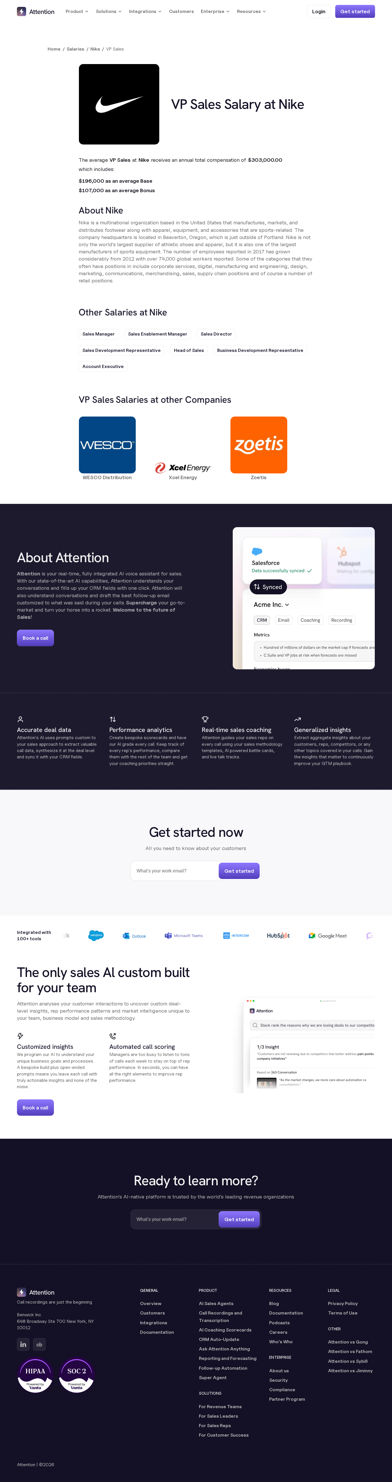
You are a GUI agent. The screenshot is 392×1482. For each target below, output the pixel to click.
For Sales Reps (215, 1425)
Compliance (282, 1389)
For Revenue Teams (220, 1406)
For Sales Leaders (218, 1416)
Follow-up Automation (223, 1368)
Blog (274, 1303)
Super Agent (213, 1377)
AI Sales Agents (216, 1303)
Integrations (153, 1322)
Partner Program (287, 1399)
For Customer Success (224, 1435)
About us (279, 1370)
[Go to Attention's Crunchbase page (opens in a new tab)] (39, 1344)
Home (54, 49)
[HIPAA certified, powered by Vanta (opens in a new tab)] (35, 1374)
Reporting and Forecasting (228, 1358)
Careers (278, 1332)
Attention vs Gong (348, 1342)
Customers (181, 11)
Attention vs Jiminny (350, 1370)
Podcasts (279, 1322)
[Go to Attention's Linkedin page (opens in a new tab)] (23, 1344)
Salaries (75, 49)
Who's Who (281, 1341)
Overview (151, 1303)
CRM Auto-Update (219, 1339)
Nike (95, 49)
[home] (35, 11)
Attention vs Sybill (348, 1361)
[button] (77, 11)
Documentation (157, 1332)
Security (278, 1380)
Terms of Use (343, 1313)
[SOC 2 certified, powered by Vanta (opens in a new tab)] (76, 1374)
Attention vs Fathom (350, 1351)
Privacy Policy (343, 1303)
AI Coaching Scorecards (225, 1330)
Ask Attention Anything (224, 1349)
